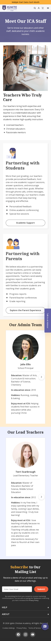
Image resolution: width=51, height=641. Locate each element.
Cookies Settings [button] (8, 628)
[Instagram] (25, 634)
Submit (41, 589)
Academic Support (25, 222)
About (6, 614)
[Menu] (48, 8)
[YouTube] (32, 634)
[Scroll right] (41, 377)
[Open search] (35, 8)
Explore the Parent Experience (25, 310)
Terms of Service (35, 628)
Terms (35, 598)
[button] (47, 321)
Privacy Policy (33, 600)
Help (4, 607)
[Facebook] (18, 634)
